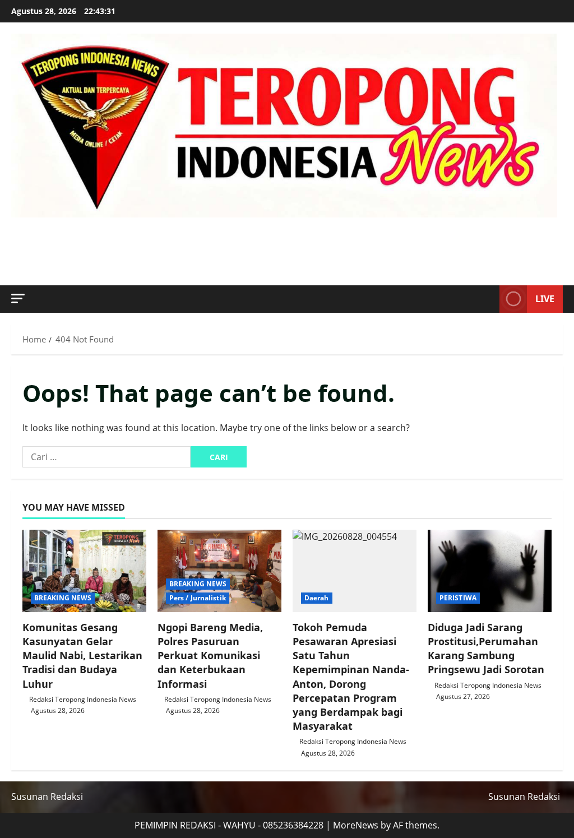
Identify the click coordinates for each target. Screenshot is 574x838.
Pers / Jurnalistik (197, 598)
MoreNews (355, 825)
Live (544, 299)
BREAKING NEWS (62, 598)
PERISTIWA (457, 598)
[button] (18, 298)
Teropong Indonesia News (217, 238)
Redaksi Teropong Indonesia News (82, 699)
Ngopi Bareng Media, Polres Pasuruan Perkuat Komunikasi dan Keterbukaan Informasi (210, 656)
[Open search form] (487, 298)
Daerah (316, 598)
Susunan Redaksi (47, 796)
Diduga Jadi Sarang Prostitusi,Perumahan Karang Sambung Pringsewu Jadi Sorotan (486, 649)
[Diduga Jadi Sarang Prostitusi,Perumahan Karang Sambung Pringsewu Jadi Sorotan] (490, 571)
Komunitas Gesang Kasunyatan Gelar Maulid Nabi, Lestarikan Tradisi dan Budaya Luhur (82, 656)
